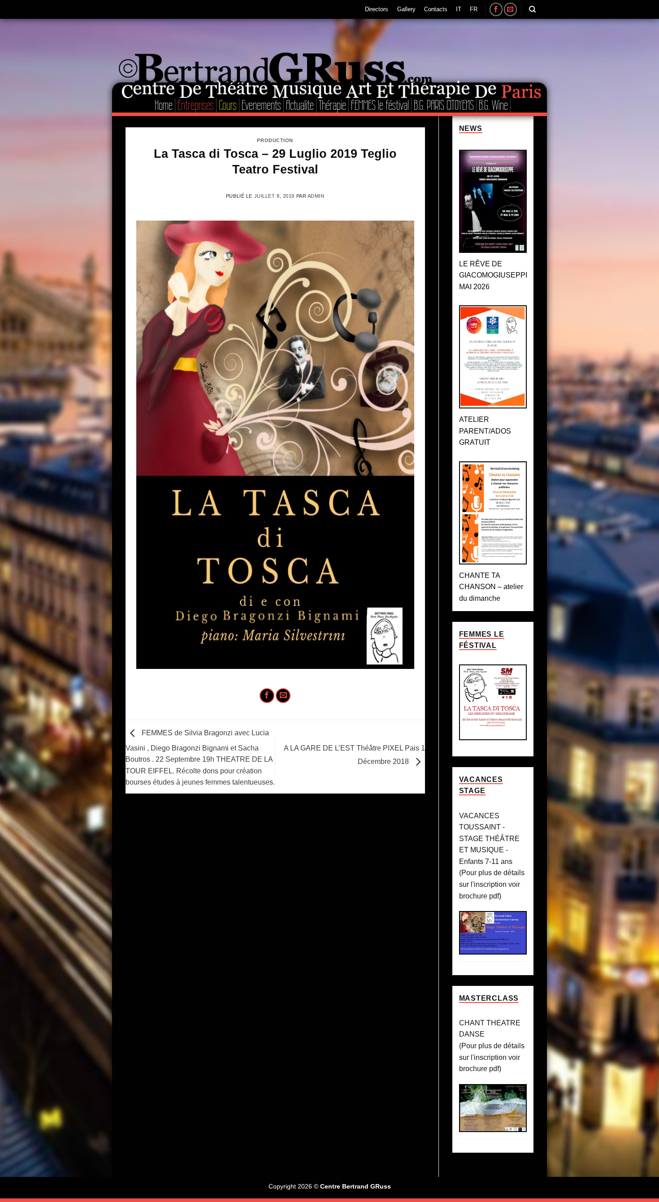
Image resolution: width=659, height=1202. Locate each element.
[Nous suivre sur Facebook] (496, 9)
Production (275, 140)
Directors (376, 9)
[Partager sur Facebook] (267, 695)
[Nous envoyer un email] (510, 9)
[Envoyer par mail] (283, 695)
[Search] (532, 9)
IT (458, 9)
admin (316, 196)
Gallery (406, 9)
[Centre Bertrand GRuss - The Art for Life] (354, 50)
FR (473, 9)
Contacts (435, 9)
